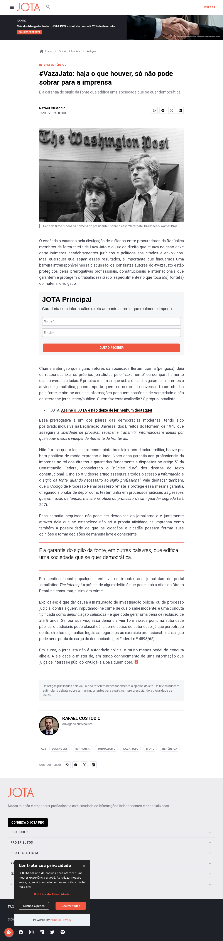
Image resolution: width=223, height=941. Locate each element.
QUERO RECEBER (112, 347)
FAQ (11, 907)
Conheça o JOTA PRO (27, 822)
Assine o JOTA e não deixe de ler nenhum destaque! (106, 410)
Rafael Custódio (52, 108)
